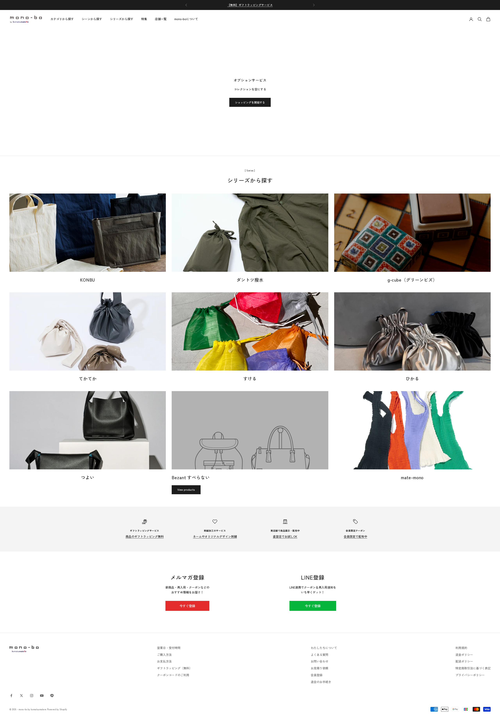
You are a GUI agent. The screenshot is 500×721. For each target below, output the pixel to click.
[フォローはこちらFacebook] (11, 696)
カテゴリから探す (62, 19)
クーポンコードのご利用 (173, 675)
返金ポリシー (464, 655)
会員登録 (316, 675)
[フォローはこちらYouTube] (42, 696)
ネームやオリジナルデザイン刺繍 (215, 536)
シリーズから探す (121, 19)
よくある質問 (319, 655)
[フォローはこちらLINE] (52, 696)
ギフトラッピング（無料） (174, 668)
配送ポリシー (464, 661)
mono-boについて (186, 19)
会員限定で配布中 (355, 536)
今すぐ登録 (187, 605)
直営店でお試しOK (285, 536)
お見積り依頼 (319, 668)
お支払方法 (164, 661)
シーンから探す (92, 19)
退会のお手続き (321, 682)
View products (186, 489)
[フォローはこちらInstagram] (32, 696)
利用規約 (461, 648)
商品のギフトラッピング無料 (145, 536)
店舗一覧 (161, 19)
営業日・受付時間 (168, 648)
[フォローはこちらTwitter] (21, 696)
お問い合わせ (319, 661)
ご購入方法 (164, 655)
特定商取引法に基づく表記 (473, 668)
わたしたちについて (324, 648)
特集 (144, 19)
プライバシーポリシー (470, 675)
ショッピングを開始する (250, 102)
